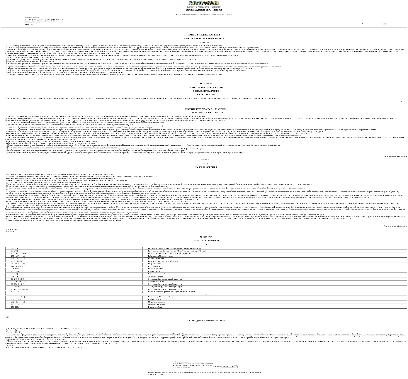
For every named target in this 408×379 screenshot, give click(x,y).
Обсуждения (194, 14)
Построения (220, 14)
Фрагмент (28, 22)
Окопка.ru (228, 14)
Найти (187, 14)
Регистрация (180, 14)
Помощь (213, 14)
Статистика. (59, 21)
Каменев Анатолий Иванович (204, 6)
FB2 (31, 24)
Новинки (201, 14)
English (207, 14)
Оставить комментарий (32, 17)
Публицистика (36, 22)
